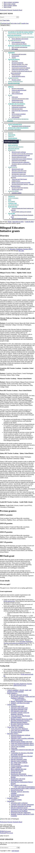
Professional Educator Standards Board (11, 10)
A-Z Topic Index (5, 20)
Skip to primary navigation (11, 2)
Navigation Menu (5, 25)
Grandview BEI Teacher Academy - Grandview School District (16, 369)
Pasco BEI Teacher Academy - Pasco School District (16, 390)
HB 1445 (21, 250)
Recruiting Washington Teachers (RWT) (21, 249)
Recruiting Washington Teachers (23, 683)
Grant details (5, 581)
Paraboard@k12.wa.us (6, 833)
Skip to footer (7, 7)
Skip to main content (9, 4)
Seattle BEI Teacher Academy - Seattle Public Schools (16, 502)
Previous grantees (8, 511)
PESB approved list (9, 601)
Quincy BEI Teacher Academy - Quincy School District (16, 453)
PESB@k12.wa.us (5, 831)
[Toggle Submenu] (17, 693)
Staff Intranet (15, 850)
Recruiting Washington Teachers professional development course (18, 642)
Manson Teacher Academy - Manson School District (16, 378)
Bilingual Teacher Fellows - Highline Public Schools (15, 272)
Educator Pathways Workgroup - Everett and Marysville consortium (17, 318)
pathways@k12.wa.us (19, 685)
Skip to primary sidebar (10, 5)
